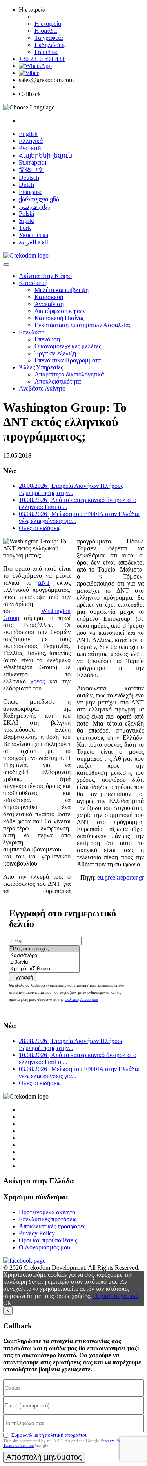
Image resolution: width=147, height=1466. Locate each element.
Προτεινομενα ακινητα (47, 1212)
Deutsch (29, 177)
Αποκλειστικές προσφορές (52, 1226)
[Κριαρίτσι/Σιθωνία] (44, 969)
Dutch (26, 184)
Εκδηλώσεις (49, 44)
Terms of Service (18, 1445)
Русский (30, 148)
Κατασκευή (33, 283)
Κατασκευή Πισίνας (59, 318)
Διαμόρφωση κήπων (59, 311)
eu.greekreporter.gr (120, 877)
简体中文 (31, 170)
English (28, 134)
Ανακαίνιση (49, 304)
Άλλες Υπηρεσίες (41, 367)
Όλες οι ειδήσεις (39, 528)
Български (33, 162)
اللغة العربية (34, 242)
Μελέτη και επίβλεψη (61, 290)
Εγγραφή (22, 977)
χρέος (38, 681)
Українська (33, 234)
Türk (25, 227)
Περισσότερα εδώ (115, 1295)
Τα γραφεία (48, 37)
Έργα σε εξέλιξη (55, 353)
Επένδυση (31, 332)
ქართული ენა (39, 199)
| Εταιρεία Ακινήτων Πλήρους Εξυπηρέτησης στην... (71, 489)
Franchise (46, 51)
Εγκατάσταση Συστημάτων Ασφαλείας (82, 325)
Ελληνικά (31, 141)
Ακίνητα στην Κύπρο (45, 275)
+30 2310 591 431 (42, 59)
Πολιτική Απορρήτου (81, 999)
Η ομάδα (45, 30)
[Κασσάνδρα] (44, 955)
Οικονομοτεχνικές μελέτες (67, 346)
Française (30, 191)
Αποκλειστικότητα (57, 381)
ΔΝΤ (44, 582)
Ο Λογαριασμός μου (44, 1247)
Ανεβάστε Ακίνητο (42, 388)
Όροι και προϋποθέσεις (48, 1240)
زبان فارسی (34, 206)
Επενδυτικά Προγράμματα (67, 360)
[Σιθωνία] (44, 962)
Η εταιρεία (47, 23)
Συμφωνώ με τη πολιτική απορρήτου (49, 1435)
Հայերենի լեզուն (45, 155)
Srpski (26, 220)
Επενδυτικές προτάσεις (47, 1219)
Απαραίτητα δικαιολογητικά (69, 374)
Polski (26, 213)
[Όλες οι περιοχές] (44, 949)
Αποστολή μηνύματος (44, 1457)
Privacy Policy (37, 1233)
